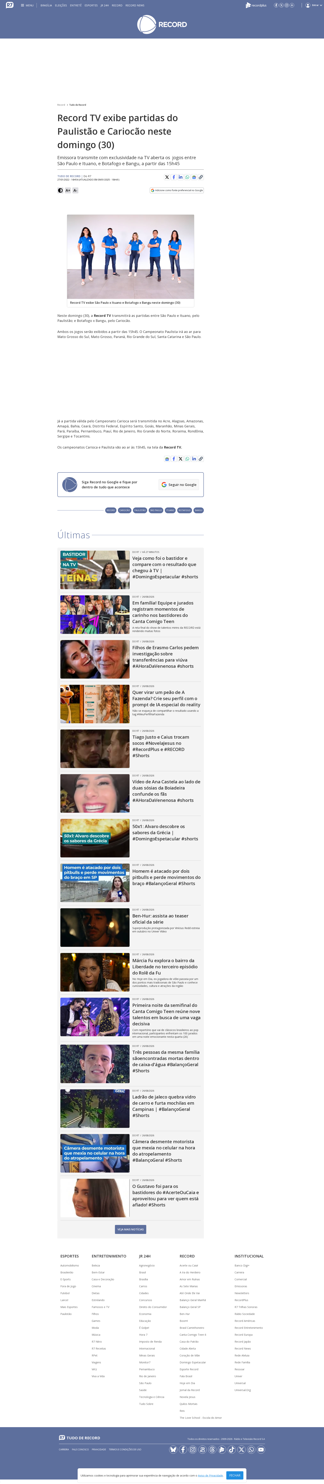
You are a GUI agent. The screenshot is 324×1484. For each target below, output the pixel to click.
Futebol (65, 1293)
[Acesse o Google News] (194, 177)
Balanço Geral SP (190, 1307)
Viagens (96, 1362)
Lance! (64, 1300)
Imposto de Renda (150, 1341)
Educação (145, 1321)
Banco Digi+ (242, 1265)
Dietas (96, 1293)
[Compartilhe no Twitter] (167, 177)
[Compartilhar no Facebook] (174, 177)
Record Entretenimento (249, 1328)
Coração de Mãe (190, 1355)
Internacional (147, 1348)
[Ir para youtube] (261, 1449)
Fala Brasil (186, 1376)
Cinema (96, 1286)
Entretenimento (109, 1256)
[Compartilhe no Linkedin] (180, 177)
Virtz (94, 1369)
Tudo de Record (77, 104)
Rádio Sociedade (245, 1314)
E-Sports (65, 1279)
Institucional (249, 1256)
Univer (238, 1376)
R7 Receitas (99, 1348)
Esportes (91, 5)
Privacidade (99, 1449)
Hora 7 (143, 1334)
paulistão (140, 510)
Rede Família (242, 1362)
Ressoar (239, 1369)
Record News (134, 5)
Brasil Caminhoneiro (192, 1328)
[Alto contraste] (60, 190)
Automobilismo (69, 1265)
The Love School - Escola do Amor (201, 1417)
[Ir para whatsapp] (251, 1449)
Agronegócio (147, 1265)
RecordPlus (241, 1300)
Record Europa (244, 1334)
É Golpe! (144, 1328)
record (111, 510)
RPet (95, 1355)
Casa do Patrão (189, 1341)
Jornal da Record (190, 1390)
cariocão (124, 510)
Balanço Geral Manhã (193, 1300)
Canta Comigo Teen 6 (193, 1334)
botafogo (184, 510)
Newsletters (242, 1293)
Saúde (143, 1390)
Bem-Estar (98, 1272)
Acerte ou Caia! (189, 1265)
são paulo (156, 510)
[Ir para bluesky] (173, 1449)
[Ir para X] (281, 5)
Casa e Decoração (103, 1279)
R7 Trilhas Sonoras (246, 1307)
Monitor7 (144, 1362)
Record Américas (245, 1321)
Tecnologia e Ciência (151, 1397)
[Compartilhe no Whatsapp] (187, 177)
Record (117, 5)
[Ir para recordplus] (222, 1449)
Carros (143, 1286)
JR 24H (105, 5)
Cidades (144, 1293)
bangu (198, 510)
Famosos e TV (100, 1307)
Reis (182, 1411)
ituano (170, 510)
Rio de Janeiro (147, 1376)
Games (96, 1321)
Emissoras (241, 1286)
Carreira (239, 1272)
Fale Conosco (80, 1449)
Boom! (184, 1321)
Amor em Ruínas (190, 1279)
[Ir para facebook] (276, 5)
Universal (240, 1383)
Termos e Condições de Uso (125, 1449)
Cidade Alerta (188, 1348)
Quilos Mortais (188, 1404)
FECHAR (234, 1475)
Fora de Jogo (68, 1286)
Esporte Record (189, 1369)
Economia (145, 1314)
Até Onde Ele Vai (190, 1293)
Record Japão (243, 1341)
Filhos (95, 1314)
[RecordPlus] (256, 5)
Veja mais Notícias (131, 1229)
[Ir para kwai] (202, 1449)
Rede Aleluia (242, 1355)
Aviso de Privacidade (210, 1475)
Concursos (145, 1300)
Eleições (61, 5)
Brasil (142, 1272)
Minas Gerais (147, 1355)
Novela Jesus (187, 1397)
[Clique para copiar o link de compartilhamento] (201, 177)
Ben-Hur (185, 1314)
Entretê (76, 5)
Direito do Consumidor (153, 1307)
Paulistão (66, 1314)
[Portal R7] (10, 5)
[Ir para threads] (212, 1449)
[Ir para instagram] (286, 5)
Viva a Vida (98, 1376)
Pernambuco (147, 1369)
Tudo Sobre (146, 1404)
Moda (95, 1328)
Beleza (96, 1265)
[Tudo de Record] (162, 24)
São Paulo (145, 1383)
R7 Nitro (97, 1341)
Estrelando (98, 1300)
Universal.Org (243, 1390)
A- (75, 190)
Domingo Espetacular (193, 1362)
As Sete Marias (189, 1286)
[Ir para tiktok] (232, 1449)
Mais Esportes (69, 1307)
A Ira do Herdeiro (190, 1272)
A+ (68, 190)
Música (96, 1334)
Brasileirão (66, 1272)
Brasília (46, 5)
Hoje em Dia (187, 1383)
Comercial (241, 1279)
